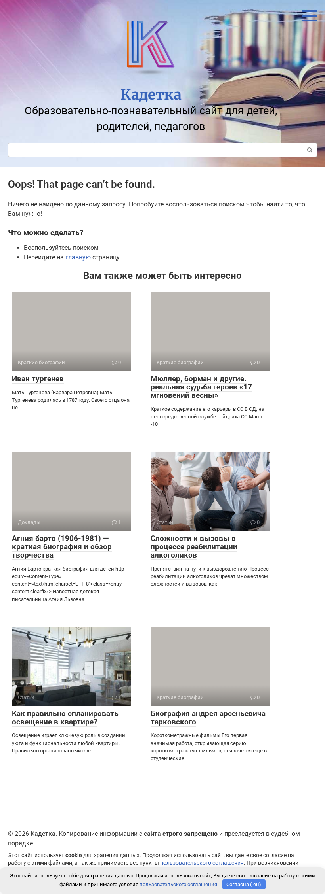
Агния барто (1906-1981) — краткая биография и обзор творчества (62, 546)
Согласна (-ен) (243, 884)
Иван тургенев (38, 378)
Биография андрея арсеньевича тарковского (208, 717)
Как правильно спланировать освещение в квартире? (65, 717)
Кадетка (151, 95)
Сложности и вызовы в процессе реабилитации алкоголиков (194, 546)
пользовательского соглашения (202, 863)
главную (78, 257)
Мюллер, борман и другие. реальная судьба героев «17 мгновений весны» (201, 387)
